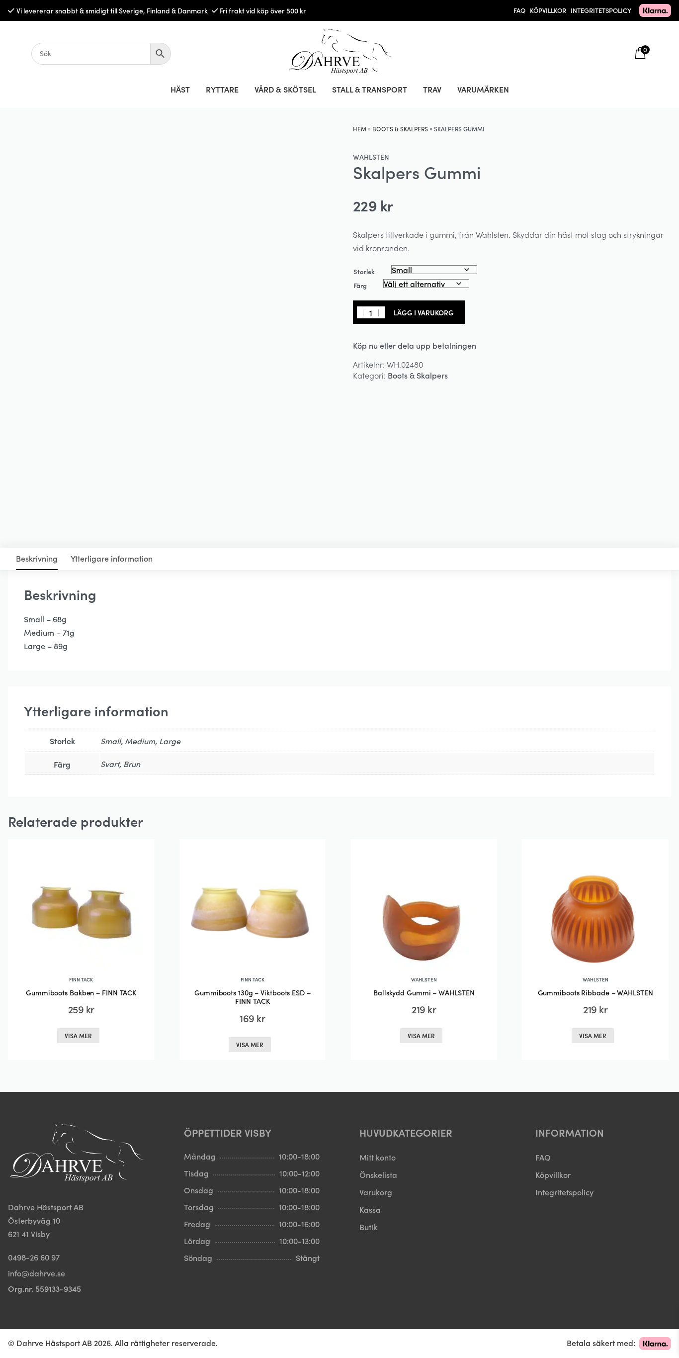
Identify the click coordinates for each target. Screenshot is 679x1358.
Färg (360, 285)
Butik (368, 1226)
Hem (359, 128)
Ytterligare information (112, 558)
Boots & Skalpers (400, 128)
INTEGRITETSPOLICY (601, 10)
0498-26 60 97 (34, 1257)
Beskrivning (37, 558)
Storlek (364, 271)
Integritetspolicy (564, 1191)
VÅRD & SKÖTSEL (285, 89)
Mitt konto (377, 1157)
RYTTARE (222, 89)
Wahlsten (371, 157)
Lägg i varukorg (424, 312)
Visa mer (78, 1035)
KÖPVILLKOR (548, 10)
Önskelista (378, 1174)
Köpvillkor (553, 1174)
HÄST (180, 89)
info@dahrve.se (36, 1272)
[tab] (37, 559)
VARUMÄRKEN (483, 89)
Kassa (370, 1209)
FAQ (519, 10)
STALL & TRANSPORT (369, 89)
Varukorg (375, 1191)
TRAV (432, 89)
